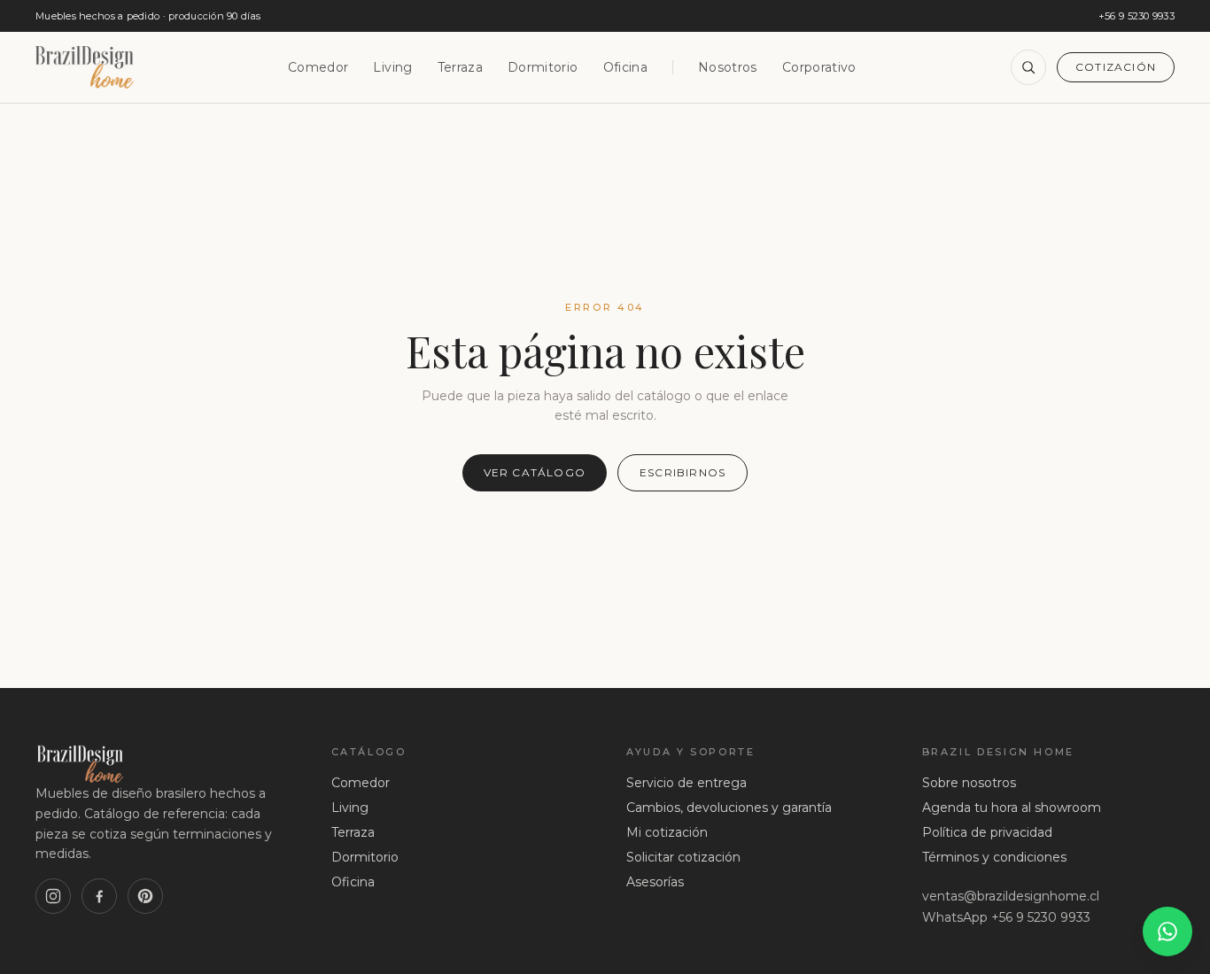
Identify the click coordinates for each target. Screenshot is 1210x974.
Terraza (460, 67)
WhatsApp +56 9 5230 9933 (1006, 917)
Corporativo (819, 67)
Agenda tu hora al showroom (1011, 808)
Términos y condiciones (994, 857)
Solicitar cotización (683, 857)
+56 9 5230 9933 (1136, 16)
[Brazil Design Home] (84, 67)
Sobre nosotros (969, 783)
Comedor (318, 67)
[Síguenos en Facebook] (99, 896)
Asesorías (655, 882)
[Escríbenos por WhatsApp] (1167, 931)
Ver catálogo (535, 472)
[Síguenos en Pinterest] (145, 896)
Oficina (625, 67)
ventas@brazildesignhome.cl (1010, 896)
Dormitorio (543, 67)
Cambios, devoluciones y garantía (729, 808)
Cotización (1115, 66)
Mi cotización (667, 832)
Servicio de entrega (686, 783)
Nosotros (727, 67)
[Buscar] (1028, 67)
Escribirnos (682, 472)
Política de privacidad (987, 832)
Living (392, 67)
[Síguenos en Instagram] (53, 896)
